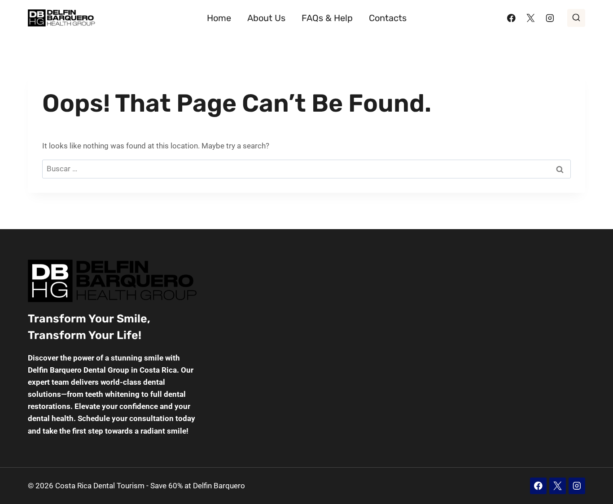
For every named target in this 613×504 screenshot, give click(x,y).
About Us (266, 18)
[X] (530, 17)
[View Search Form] (576, 18)
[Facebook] (511, 17)
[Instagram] (550, 17)
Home (219, 18)
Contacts (388, 18)
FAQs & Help (327, 18)
